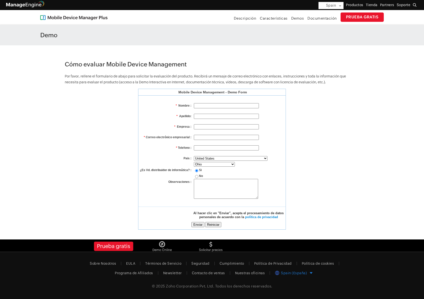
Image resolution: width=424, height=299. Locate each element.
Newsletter (172, 273)
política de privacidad (261, 217)
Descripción (245, 18)
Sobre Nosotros (103, 263)
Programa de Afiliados (134, 273)
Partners (387, 5)
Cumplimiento (232, 263)
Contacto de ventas (208, 273)
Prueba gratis (362, 17)
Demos (297, 18)
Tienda (372, 5)
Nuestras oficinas (250, 273)
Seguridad (200, 263)
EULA (130, 263)
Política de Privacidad (273, 263)
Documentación (322, 18)
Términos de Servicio (163, 263)
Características (274, 18)
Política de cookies (318, 263)
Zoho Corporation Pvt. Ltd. (190, 286)
